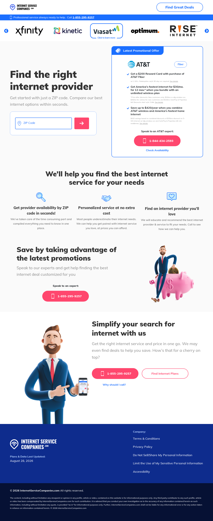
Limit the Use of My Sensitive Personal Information (168, 463)
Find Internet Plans (165, 373)
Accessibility (141, 471)
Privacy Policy (142, 447)
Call (80, 17)
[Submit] (81, 123)
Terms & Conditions (146, 438)
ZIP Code (29, 123)
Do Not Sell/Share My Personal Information (162, 455)
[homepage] (23, 7)
